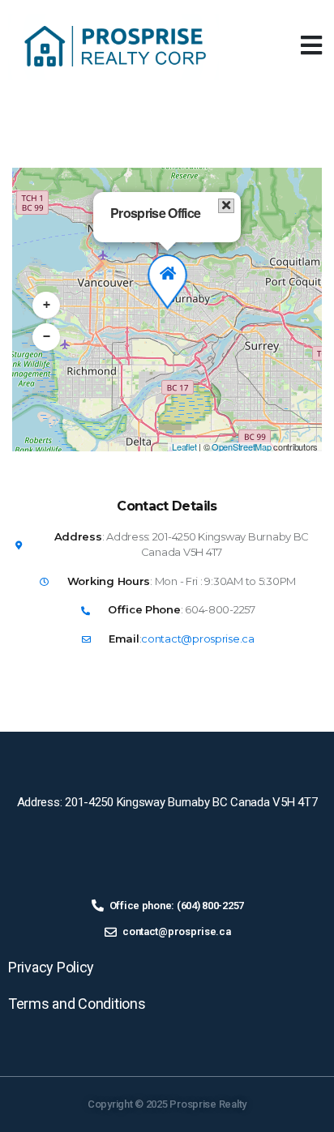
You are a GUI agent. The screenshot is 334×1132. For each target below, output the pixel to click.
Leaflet (184, 446)
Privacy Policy (51, 967)
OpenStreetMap (242, 446)
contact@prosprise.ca (198, 638)
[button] (311, 45)
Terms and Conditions (77, 1003)
